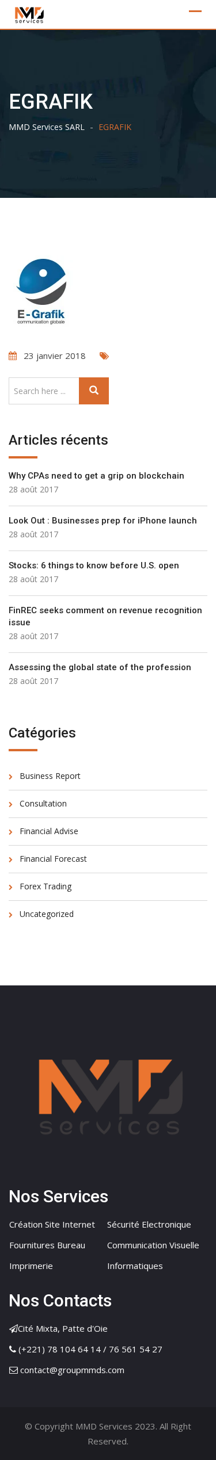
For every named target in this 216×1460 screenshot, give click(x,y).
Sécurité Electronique (149, 1224)
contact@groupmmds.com (72, 1369)
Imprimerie (31, 1265)
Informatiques (135, 1265)
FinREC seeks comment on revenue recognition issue (105, 616)
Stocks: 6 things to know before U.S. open (94, 565)
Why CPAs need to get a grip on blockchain (96, 476)
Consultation (43, 803)
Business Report (50, 775)
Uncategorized (47, 913)
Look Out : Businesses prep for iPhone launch (103, 520)
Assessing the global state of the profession (100, 667)
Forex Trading (45, 886)
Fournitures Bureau (47, 1245)
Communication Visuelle (153, 1245)
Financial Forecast (53, 858)
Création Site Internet (52, 1224)
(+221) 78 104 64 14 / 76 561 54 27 (90, 1349)
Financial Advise (49, 830)
